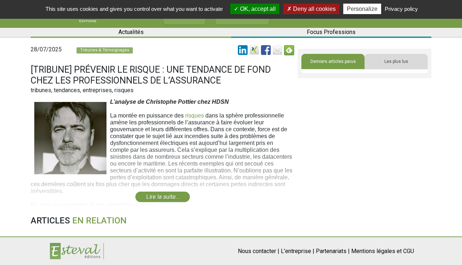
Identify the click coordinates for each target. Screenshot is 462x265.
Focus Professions (331, 32)
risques (194, 115)
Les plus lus (396, 61)
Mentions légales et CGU (382, 251)
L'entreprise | (297, 251)
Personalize (362, 9)
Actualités (131, 32)
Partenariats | (333, 251)
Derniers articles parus (333, 61)
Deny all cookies (314, 9)
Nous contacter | (258, 251)
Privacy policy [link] (401, 9)
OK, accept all (257, 9)
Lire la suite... (162, 196)
